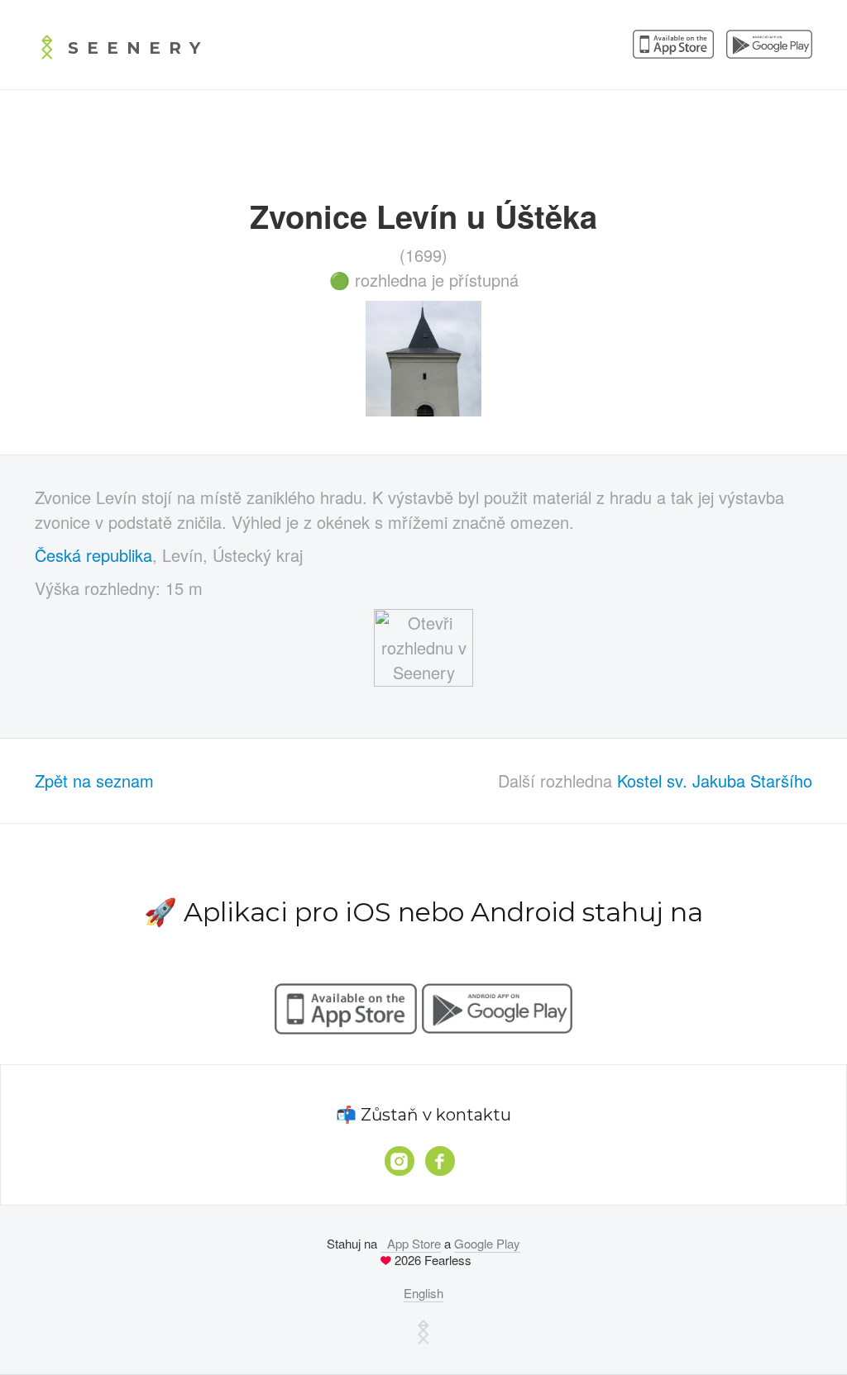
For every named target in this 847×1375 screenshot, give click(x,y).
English (423, 1292)
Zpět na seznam (94, 780)
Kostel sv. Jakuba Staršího (714, 780)
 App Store (410, 1243)
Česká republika (93, 555)
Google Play (487, 1243)
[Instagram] (399, 1161)
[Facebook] (440, 1161)
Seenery (138, 48)
